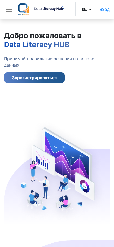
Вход (104, 9)
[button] (87, 9)
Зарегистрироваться (34, 77)
